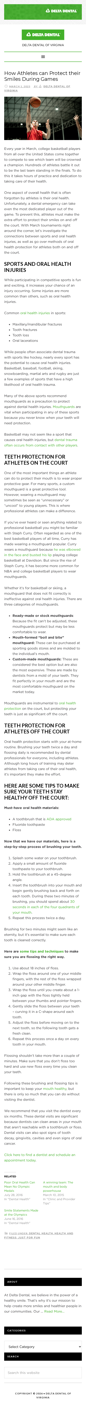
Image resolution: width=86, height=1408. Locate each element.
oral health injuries (35, 313)
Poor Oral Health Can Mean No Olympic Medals (19, 1186)
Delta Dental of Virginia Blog (43, 38)
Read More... (54, 1311)
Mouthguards (64, 407)
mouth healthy (54, 1089)
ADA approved (59, 819)
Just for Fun (29, 1237)
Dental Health (41, 1233)
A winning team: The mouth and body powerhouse (58, 1186)
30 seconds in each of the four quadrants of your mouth (46, 906)
